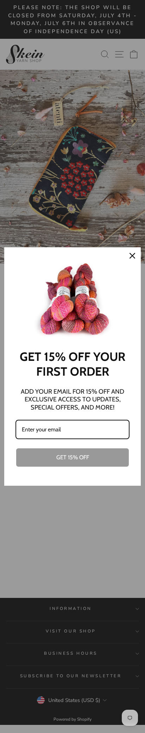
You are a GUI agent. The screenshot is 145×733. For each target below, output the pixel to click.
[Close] (132, 255)
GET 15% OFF (72, 457)
